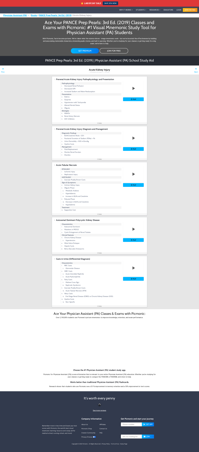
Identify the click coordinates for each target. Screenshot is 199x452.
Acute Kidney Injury (82, 15)
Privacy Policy (106, 444)
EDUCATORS (168, 10)
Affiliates (103, 424)
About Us (84, 424)
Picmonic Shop (86, 429)
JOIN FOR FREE (114, 51)
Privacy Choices (87, 437)
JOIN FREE (190, 10)
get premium (85, 51)
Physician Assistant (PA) (15, 15)
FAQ (101, 433)
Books (34, 15)
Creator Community (88, 433)
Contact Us (103, 429)
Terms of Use (115, 444)
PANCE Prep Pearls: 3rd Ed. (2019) (55, 15)
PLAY (134, 99)
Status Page (123, 444)
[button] (99, 343)
